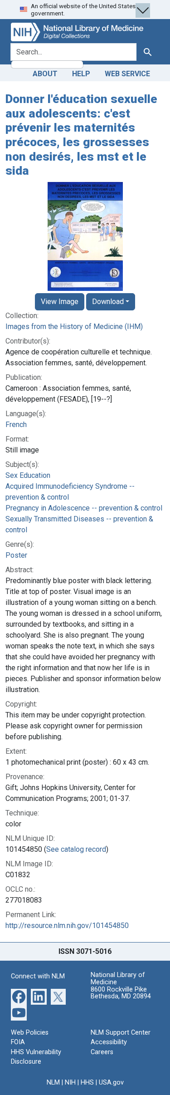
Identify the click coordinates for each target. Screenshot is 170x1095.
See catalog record (76, 849)
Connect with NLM (38, 976)
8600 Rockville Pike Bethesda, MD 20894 (121, 993)
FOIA (18, 1042)
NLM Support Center (121, 1032)
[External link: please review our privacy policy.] (19, 996)
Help (81, 73)
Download (108, 301)
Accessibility (109, 1042)
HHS (87, 1082)
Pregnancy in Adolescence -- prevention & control (83, 508)
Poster (16, 555)
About (45, 73)
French (16, 424)
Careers (102, 1052)
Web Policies (30, 1032)
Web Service (127, 73)
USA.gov (111, 1082)
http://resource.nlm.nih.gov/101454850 (67, 925)
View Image (59, 301)
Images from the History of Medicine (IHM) (74, 326)
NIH (70, 1082)
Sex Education (27, 475)
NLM (53, 1082)
